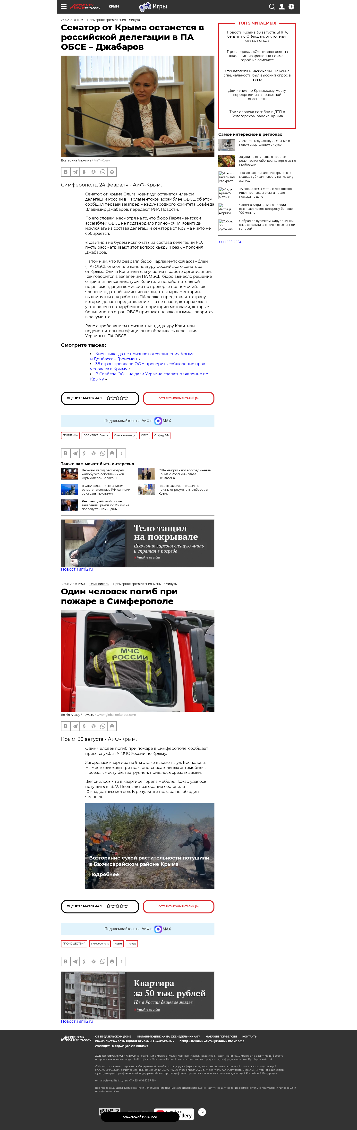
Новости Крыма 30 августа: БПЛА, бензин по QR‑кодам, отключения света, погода (257, 36)
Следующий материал (140, 1116)
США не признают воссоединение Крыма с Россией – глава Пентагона (185, 474)
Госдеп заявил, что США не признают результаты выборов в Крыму (183, 489)
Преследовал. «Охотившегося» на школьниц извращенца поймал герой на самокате (257, 56)
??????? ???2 (229, 241)
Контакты (249, 1036)
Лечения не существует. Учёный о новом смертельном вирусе (264, 142)
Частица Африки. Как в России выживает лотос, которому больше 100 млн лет (266, 208)
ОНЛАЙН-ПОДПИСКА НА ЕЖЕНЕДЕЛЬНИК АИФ (168, 1036)
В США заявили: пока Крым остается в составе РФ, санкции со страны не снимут (106, 489)
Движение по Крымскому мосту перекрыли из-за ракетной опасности (257, 95)
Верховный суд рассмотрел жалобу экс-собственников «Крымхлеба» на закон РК (103, 474)
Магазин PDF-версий (221, 1036)
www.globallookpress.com (116, 715)
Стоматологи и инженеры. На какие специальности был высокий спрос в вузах (257, 75)
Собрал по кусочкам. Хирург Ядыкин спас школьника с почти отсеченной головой (267, 224)
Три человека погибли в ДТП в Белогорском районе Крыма (257, 114)
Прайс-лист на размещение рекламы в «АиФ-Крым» (134, 1041)
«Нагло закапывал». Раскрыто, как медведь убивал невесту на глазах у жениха (266, 176)
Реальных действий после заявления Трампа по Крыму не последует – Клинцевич (105, 505)
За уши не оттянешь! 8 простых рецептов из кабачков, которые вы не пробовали (267, 160)
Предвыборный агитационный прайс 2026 (211, 1041)
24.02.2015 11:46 (72, 20)
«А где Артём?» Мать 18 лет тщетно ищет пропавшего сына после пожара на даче (265, 192)
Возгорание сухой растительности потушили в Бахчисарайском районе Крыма (149, 861)
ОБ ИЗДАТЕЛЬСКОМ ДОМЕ (113, 1036)
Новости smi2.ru (77, 569)
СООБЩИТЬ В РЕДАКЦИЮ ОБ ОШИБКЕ (121, 1046)
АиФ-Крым (102, 160)
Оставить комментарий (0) (179, 398)
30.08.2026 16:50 (73, 584)
